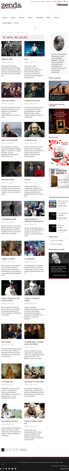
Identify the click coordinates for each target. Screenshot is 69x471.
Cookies (52, 462)
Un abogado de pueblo (8, 219)
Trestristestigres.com (24, 462)
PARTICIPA (49, 1)
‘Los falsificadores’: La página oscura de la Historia (34, 343)
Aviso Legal (34, 462)
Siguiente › (23, 450)
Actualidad (39, 17)
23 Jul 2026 (60, 232)
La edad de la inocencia (32, 100)
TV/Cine (56, 17)
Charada (27, 179)
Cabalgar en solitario (8, 259)
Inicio (2, 32)
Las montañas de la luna (9, 421)
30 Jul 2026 (60, 220)
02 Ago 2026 (61, 208)
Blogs (48, 17)
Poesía (13, 17)
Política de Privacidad (43, 462)
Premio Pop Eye (63, 466)
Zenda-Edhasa (7, 23)
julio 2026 (54, 244)
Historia (21, 17)
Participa (57, 462)
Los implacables (29, 259)
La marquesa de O (7, 382)
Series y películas (10, 32)
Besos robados (6, 342)
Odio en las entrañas (8, 100)
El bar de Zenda (62, 206)
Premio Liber (55, 466)
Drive (26, 59)
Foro (15, 23)
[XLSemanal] (62, 4)
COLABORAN (33, 1)
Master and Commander (9, 140)
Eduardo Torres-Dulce (7, 62)
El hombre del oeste (7, 179)
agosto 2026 (55, 240)
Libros (30, 17)
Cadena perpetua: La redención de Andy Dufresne (33, 220)
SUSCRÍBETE (41, 1)
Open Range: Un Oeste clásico (34, 382)
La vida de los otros (30, 140)
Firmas (4, 17)
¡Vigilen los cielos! (7, 59)
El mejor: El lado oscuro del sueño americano (10, 299)
